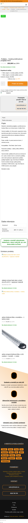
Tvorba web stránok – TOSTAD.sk (17, 516)
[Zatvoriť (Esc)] (5, 520)
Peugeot (11, 458)
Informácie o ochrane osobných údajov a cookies (14, 471)
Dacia (10, 449)
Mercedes (5, 455)
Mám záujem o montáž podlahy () (12, 73)
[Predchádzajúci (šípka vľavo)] (0, 522)
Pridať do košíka (17, 83)
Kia (16, 452)
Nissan (12, 455)
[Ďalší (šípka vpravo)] (2, 522)
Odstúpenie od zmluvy (14, 474)
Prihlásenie (14, 507)
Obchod (6, 7)
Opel (8, 9)
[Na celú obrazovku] (2, 520)
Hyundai (4, 452)
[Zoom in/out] (0, 520)
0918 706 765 (14, 493)
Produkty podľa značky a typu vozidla (13, 8)
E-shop (14, 502)
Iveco (11, 452)
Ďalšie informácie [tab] (7, 120)
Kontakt (14, 509)
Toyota (19, 458)
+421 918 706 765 (21, 108)
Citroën (4, 449)
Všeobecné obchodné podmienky (14, 473)
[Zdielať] (3, 520)
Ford (16, 449)
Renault (4, 458)
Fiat (21, 449)
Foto (14, 505)
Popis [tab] (3, 117)
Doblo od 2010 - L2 (6, 91)
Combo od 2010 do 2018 (10, 90)
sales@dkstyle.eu (21, 105)
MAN (21, 452)
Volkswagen (5, 461)
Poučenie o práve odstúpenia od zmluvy (14, 476)
